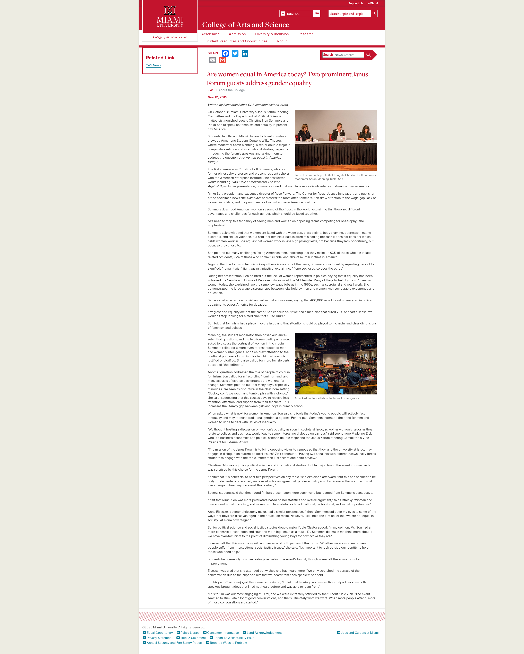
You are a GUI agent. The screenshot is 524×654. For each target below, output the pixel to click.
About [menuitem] (282, 41)
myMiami (372, 3)
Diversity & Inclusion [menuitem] (272, 34)
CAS (211, 90)
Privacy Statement (160, 638)
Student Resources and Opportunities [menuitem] (236, 41)
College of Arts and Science (245, 24)
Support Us (355, 3)
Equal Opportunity (160, 633)
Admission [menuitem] (237, 34)
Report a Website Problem (228, 643)
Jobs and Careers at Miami (360, 633)
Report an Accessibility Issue (233, 638)
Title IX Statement (193, 638)
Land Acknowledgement (264, 633)
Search (328, 55)
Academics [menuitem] (210, 34)
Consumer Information (223, 633)
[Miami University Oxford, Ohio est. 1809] (170, 16)
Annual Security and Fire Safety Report (174, 643)
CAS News (153, 65)
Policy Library (190, 633)
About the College (231, 90)
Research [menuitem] (306, 34)
